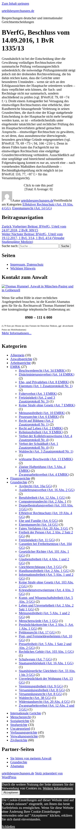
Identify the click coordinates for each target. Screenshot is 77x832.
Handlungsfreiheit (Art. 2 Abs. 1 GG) (44, 571)
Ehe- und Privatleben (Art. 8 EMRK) (44, 382)
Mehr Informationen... (16, 333)
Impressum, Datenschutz (26, 264)
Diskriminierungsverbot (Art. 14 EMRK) (46, 374)
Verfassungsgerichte (23, 732)
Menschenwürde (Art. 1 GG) (38, 621)
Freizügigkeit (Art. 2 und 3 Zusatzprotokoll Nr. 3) (37, 399)
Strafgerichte (18, 725)
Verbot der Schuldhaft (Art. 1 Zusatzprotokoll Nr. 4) (38, 445)
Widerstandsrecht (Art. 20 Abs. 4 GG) (44, 701)
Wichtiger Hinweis (23, 268)
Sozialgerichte (19, 721)
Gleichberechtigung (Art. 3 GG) (40, 567)
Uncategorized (20, 728)
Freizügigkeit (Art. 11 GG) (37, 540)
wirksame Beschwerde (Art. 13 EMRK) (46, 459)
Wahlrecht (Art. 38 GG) (35, 698)
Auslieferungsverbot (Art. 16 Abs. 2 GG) (46, 490)
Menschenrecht (20, 717)
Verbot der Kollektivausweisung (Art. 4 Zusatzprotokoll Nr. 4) (45, 438)
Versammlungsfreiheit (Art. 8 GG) (42, 690)
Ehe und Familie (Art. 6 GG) (38, 521)
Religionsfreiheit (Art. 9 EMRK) (41, 432)
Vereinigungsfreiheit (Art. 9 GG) (41, 686)
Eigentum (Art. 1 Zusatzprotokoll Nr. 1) (46, 386)
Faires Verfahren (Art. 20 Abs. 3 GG (43, 528)
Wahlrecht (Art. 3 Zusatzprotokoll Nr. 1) (46, 451)
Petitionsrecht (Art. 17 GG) (37, 632)
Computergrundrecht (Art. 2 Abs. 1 (42, 501)
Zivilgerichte (18, 740)
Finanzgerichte (20, 478)
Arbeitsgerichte (20, 363)
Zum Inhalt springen (15, 3)
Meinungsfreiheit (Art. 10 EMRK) (42, 413)
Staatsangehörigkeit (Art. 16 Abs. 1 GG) (46, 663)
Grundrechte (18, 482)
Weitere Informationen (58, 788)
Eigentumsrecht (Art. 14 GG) (32, 208)
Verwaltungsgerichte (24, 736)
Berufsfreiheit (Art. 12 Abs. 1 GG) (42, 497)
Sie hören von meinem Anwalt (30, 758)
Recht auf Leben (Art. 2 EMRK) (41, 428)
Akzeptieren (10, 792)
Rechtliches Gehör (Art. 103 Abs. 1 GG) (46, 651)
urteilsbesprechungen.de (18, 11)
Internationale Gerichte (25, 713)
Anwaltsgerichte (21, 359)
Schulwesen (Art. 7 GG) (35, 659)
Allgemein (17, 355)
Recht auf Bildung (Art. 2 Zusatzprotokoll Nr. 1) (36, 422)
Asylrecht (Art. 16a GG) (35, 486)
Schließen (8, 826)
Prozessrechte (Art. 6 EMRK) (39, 417)
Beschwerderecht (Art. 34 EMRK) (42, 370)
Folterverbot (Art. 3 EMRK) (38, 393)
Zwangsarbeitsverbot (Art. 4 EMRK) (44, 474)
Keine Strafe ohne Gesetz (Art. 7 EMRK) (47, 405)
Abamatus (17, 766)
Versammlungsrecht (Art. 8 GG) (40, 694)
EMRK (15, 367)
